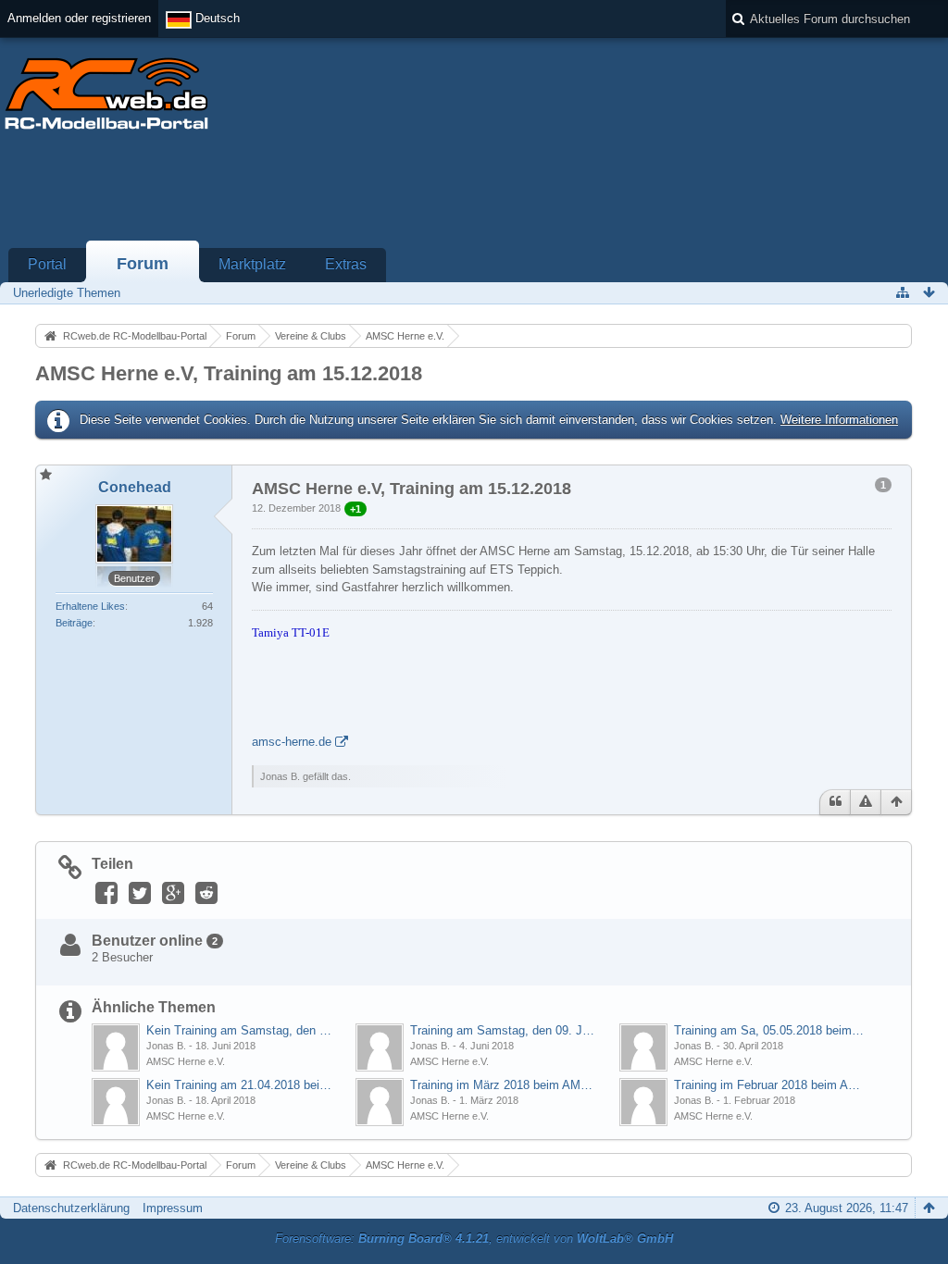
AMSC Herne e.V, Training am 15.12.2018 (228, 373)
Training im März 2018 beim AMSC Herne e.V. (505, 1085)
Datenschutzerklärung (71, 1208)
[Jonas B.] (116, 1047)
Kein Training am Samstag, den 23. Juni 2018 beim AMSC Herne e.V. (241, 1030)
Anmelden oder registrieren (79, 18)
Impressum (173, 1208)
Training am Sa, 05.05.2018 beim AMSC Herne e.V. (769, 1030)
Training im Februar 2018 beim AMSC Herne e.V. (769, 1085)
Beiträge (74, 622)
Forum (142, 263)
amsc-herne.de (291, 742)
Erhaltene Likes (90, 606)
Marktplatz (252, 264)
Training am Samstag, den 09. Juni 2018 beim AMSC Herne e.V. (505, 1030)
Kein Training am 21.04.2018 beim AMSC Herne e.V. (241, 1085)
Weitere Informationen (839, 420)
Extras (346, 264)
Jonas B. (166, 1045)
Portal (47, 264)
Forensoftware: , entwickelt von (474, 1238)
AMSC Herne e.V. (185, 1061)
